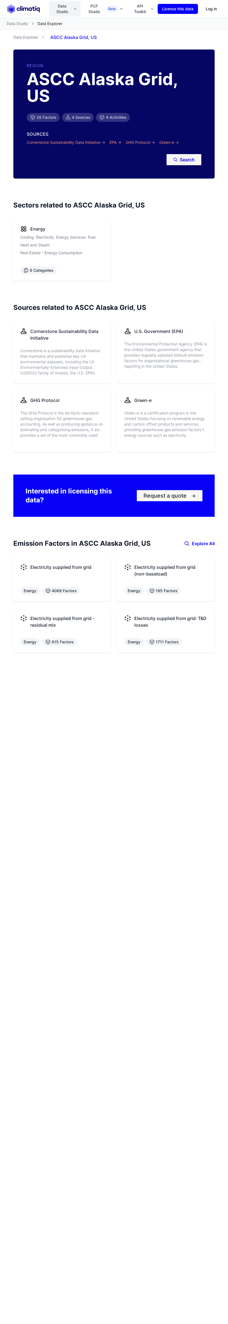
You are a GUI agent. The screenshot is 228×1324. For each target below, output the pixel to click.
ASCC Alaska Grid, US (73, 37)
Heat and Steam (35, 245)
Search (187, 159)
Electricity (45, 237)
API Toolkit (140, 9)
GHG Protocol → (140, 142)
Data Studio (62, 9)
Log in (211, 8)
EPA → (115, 142)
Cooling (27, 237)
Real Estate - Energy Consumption (51, 252)
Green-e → (169, 142)
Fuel (91, 237)
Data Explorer (25, 37)
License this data (178, 8)
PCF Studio (102, 9)
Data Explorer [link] (50, 23)
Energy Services (71, 237)
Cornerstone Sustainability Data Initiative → (66, 142)
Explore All (203, 543)
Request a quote (169, 495)
